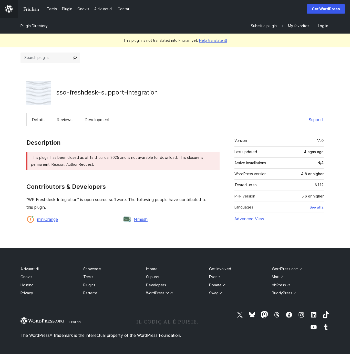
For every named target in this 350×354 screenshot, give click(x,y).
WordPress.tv (159, 293)
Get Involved (220, 269)
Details (38, 119)
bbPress (281, 285)
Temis (88, 277)
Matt (278, 277)
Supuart (152, 277)
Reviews (65, 119)
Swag (216, 293)
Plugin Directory (34, 26)
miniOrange (47, 219)
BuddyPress (284, 293)
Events (215, 277)
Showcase (92, 269)
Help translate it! (213, 40)
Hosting (27, 285)
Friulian (75, 322)
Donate (217, 285)
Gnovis (26, 277)
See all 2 (317, 207)
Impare (152, 269)
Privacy (26, 293)
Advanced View (249, 218)
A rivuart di (29, 269)
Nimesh (141, 219)
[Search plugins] (75, 58)
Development (97, 119)
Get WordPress (326, 9)
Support (316, 119)
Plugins (89, 285)
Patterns (90, 293)
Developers (156, 285)
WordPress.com (287, 269)
